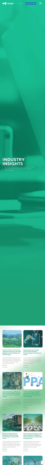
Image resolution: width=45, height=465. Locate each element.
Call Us (21, 3)
